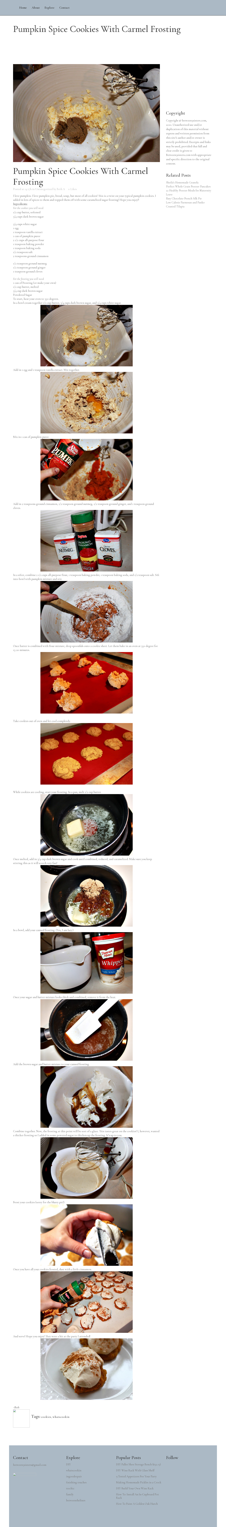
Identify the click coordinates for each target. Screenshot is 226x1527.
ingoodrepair (74, 1476)
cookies (46, 1417)
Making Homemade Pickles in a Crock (138, 1482)
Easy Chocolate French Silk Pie (184, 198)
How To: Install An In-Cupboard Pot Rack (137, 1496)
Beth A (61, 189)
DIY (68, 1464)
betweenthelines (75, 1500)
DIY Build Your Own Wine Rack (135, 1488)
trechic (70, 1488)
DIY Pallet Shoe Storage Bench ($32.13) (138, 1464)
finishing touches (76, 1482)
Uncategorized (44, 189)
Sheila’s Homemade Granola (182, 182)
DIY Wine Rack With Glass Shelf (135, 1470)
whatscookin (61, 1417)
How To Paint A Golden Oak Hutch (137, 1503)
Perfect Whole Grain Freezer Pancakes (188, 186)
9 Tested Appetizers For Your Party (136, 1476)
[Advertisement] (189, 83)
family (69, 1494)
